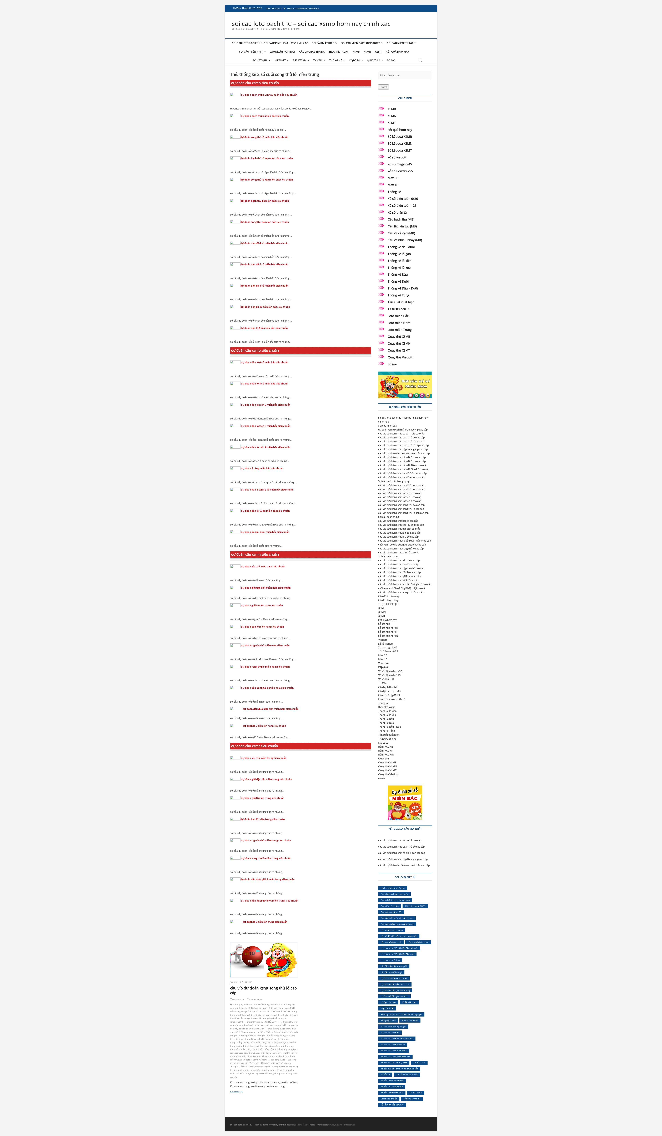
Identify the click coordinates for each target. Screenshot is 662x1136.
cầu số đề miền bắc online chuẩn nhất (399, 936)
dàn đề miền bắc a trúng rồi (394, 966)
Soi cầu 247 (419, 1062)
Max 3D (393, 178)
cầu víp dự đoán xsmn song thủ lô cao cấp (401, 592)
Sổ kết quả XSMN (400, 143)
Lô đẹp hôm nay (388, 1002)
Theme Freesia (308, 1124)
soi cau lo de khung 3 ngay (393, 1026)
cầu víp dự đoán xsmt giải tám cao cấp (399, 532)
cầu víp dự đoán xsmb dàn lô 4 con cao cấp (401, 477)
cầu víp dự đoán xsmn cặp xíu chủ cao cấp (401, 568)
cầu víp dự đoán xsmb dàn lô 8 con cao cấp (401, 489)
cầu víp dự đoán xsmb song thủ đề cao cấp (401, 504)
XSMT (378, 51)
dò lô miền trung (261, 1004)
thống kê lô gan (386, 706)
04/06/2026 (238, 999)
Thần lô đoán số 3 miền (277, 1032)
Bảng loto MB (386, 746)
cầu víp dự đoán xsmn (418, 942)
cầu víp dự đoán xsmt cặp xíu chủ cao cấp (401, 524)
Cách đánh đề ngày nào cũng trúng (397, 924)
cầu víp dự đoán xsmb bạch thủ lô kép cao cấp (403, 445)
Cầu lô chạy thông (312, 51)
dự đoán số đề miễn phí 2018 (395, 984)
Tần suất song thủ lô (275, 1028)
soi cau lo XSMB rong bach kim (395, 1056)
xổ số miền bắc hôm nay (392, 1104)
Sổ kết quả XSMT (400, 150)
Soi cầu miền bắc (323, 43)
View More (237, 1092)
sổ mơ (391, 60)
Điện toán (299, 60)
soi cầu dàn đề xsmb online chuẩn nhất (399, 1068)
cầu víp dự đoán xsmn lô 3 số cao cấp (398, 580)
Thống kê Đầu (398, 274)
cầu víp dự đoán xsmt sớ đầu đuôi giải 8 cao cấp (404, 540)
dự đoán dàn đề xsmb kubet (394, 978)
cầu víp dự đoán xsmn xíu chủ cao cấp (399, 560)
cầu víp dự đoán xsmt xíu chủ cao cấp (398, 552)
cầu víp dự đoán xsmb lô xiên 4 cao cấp (399, 500)
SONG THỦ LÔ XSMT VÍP (272, 1021)
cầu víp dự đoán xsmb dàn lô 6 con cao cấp (401, 485)
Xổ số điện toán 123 (402, 205)
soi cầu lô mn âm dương (392, 1080)
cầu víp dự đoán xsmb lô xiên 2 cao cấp (399, 492)
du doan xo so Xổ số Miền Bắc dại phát (399, 948)
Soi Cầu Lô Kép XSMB (407, 1074)
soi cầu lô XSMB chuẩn (392, 1086)
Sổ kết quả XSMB (400, 136)
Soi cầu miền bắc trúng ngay (360, 43)
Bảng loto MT (386, 750)
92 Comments (255, 999)
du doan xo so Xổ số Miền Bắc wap (397, 954)
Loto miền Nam (399, 323)
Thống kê (335, 60)
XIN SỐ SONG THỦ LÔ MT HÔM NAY (262, 1063)
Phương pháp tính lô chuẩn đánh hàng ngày (401, 1014)
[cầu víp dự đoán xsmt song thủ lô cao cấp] (264, 960)
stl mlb (242, 1028)
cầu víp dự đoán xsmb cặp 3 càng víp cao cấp (403, 449)
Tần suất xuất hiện (401, 302)
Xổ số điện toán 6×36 (390, 671)
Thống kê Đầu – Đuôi (403, 288)
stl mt (248, 1028)
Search (383, 86)
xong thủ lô (267, 1066)
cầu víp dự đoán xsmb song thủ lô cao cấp (401, 508)
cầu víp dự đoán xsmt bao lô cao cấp (398, 520)
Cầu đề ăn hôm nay (282, 51)
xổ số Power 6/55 (400, 171)
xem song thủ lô (278, 1059)
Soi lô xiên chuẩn (389, 1098)
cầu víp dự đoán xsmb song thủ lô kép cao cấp (403, 512)
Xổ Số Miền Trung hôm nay (249, 1066)
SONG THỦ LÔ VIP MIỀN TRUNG (275, 1011)
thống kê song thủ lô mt (253, 1046)
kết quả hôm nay (397, 51)
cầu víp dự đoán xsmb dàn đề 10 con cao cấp (402, 465)
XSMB (356, 51)
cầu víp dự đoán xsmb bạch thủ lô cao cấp (401, 441)
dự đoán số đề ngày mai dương (395, 990)
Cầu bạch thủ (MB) (401, 219)
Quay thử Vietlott (400, 357)
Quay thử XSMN (399, 343)
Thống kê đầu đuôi (401, 247)
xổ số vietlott (397, 157)
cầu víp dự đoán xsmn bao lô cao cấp (398, 564)
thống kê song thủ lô (254, 1039)
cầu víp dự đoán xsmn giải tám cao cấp (399, 576)
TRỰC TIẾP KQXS (339, 51)
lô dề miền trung (276, 1008)
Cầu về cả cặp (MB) (401, 233)
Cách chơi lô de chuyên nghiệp (395, 900)
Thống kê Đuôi (398, 281)
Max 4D (393, 185)
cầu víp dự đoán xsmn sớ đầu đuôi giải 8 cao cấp (404, 584)
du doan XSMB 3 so (390, 960)
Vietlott (280, 60)
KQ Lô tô (354, 60)
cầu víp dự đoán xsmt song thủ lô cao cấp (263, 990)
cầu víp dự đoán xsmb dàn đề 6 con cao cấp (402, 457)
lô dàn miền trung (259, 1008)
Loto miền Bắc (398, 316)
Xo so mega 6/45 (400, 164)
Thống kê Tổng (398, 295)
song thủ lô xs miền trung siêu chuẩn (261, 1018)
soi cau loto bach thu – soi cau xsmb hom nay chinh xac (292, 8)
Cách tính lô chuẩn (390, 906)
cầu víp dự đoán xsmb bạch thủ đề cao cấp (401, 437)
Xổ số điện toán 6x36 (403, 199)
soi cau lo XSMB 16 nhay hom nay (397, 1038)
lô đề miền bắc (409, 1002)
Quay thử (373, 60)
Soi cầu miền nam (251, 51)
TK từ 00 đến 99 (399, 309)
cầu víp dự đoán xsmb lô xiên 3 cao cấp (399, 496)
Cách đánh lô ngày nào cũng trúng (397, 918)
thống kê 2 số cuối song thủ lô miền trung (260, 1035)
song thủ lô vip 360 (250, 1011)
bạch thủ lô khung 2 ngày (393, 888)
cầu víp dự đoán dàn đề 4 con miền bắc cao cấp (404, 453)
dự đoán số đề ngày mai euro (394, 996)
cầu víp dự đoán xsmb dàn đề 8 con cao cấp (402, 461)
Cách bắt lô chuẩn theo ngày (394, 894)
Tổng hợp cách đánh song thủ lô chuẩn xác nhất (263, 1051)
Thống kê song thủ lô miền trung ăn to (253, 1042)
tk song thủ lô (258, 1049)
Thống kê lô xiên (400, 261)
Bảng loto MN (386, 754)
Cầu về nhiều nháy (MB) (405, 240)
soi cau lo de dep (410, 1020)
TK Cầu (317, 60)
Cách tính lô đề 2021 (415, 906)
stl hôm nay (260, 1025)
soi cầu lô (385, 1074)
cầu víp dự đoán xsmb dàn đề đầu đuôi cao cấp (403, 469)
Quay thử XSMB (399, 336)
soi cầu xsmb (415, 1092)
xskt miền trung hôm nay (246, 1073)
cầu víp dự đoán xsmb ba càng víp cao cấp (401, 433)
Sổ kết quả (260, 60)
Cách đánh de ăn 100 (391, 912)
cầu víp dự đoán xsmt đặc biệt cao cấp (399, 528)
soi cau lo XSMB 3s (390, 1032)
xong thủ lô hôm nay (283, 1066)
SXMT (262, 1028)
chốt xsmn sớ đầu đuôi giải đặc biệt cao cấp (402, 588)
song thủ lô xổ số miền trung (257, 1015)
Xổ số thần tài (398, 212)
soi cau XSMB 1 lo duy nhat (394, 1062)
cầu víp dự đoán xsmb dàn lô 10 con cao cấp (402, 473)
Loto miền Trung (400, 330)
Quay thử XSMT (399, 350)
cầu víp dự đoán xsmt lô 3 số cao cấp (398, 536)
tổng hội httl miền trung (276, 1049)
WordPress (322, 1124)
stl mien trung (272, 1025)
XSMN (367, 51)
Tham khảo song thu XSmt (253, 1032)
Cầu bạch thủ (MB (388, 687)
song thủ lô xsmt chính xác (247, 1021)
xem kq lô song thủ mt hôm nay (255, 1059)
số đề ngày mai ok (411, 1098)
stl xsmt (255, 1028)
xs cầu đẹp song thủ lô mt (263, 1070)
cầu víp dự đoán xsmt (243, 1004)
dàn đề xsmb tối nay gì (391, 972)
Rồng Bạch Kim (388, 1020)
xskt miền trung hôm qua (270, 1073)
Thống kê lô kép (399, 268)
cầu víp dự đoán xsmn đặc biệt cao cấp (399, 572)
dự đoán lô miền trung (280, 1004)
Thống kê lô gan (399, 254)
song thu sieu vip (246, 1025)
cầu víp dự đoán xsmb (391, 942)
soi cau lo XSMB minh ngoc (394, 1050)
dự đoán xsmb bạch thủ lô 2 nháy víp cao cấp (403, 429)
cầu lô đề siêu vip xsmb (392, 930)
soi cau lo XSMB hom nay (393, 1044)
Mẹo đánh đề (387, 1008)
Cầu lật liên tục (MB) (402, 226)
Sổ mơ (392, 364)
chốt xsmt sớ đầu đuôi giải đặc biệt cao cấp (402, 544)
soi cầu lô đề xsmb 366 (392, 1092)
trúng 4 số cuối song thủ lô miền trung (253, 1056)
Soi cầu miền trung (400, 43)
